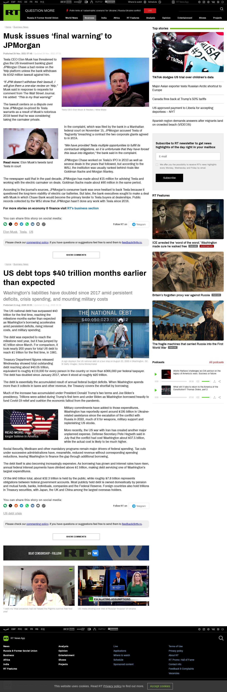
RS (36, 2)
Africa (117, 18)
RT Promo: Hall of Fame (181, 660)
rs (36, 629)
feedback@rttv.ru (132, 242)
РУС (20, 2)
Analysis (150, 18)
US (31, 232)
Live (116, 646)
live (150, 11)
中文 (42, 2)
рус (20, 629)
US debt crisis (12, 513)
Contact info (175, 664)
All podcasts (216, 362)
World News (71, 18)
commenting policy (37, 242)
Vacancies (174, 673)
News (6, 646)
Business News (20, 27)
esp (13, 629)
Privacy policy (176, 651)
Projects (217, 18)
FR (31, 2)
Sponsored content (123, 664)
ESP (13, 2)
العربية (6, 2)
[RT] (65, 2)
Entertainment (185, 18)
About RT (174, 655)
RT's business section (83, 208)
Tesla (23, 232)
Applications (120, 651)
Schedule (118, 660)
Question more (40, 10)
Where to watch (122, 655)
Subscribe (169, 177)
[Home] (11, 12)
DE (25, 2)
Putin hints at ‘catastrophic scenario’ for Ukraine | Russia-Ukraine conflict (105, 10)
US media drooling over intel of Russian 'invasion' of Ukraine (107, 609)
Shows (202, 18)
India (104, 18)
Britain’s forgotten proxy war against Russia (181, 295)
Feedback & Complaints (181, 669)
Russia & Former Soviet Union (42, 18)
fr (31, 629)
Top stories (160, 28)
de (26, 629)
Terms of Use (176, 646)
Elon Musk (10, 232)
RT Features (133, 18)
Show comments (76, 255)
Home (8, 27)
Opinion (166, 18)
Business (89, 18)
